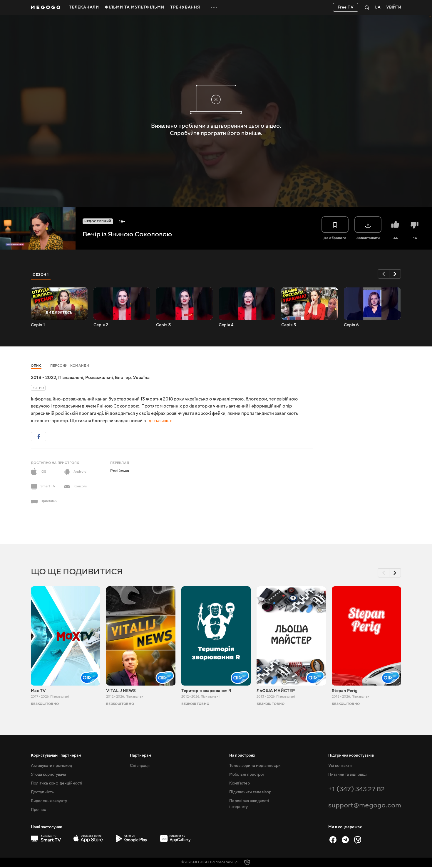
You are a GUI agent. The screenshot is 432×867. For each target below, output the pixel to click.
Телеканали (84, 7)
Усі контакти (340, 765)
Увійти (393, 7)
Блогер (123, 378)
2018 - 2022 (43, 378)
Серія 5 (288, 325)
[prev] (383, 274)
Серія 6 (351, 325)
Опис (36, 365)
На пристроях (242, 755)
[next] (395, 274)
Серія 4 (226, 325)
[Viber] (357, 839)
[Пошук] (367, 7)
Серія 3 (163, 325)
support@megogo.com (364, 805)
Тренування (185, 7)
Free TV (346, 7)
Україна (141, 378)
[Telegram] (345, 839)
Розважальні (99, 378)
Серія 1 (38, 325)
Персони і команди (69, 365)
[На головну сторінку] (45, 7)
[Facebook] (333, 839)
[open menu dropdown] (214, 7)
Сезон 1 (41, 274)
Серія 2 (100, 325)
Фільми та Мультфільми (134, 7)
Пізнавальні (70, 378)
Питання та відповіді (347, 774)
